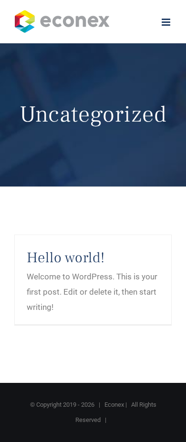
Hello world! (66, 257)
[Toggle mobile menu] (167, 22)
